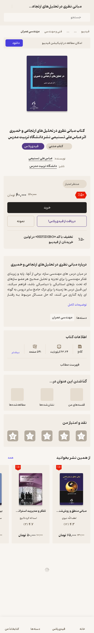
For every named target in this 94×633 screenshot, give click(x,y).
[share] (36, 119)
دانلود (16, 43)
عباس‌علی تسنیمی (40, 158)
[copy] (11, 239)
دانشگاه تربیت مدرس (43, 166)
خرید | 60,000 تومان (25, 627)
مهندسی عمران (30, 31)
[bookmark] (58, 119)
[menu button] (6, 6)
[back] (87, 6)
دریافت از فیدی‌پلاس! (62, 221)
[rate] (81, 435)
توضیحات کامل (77, 304)
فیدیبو (85, 31)
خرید (47, 207)
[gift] (47, 119)
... (75, 31)
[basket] (17, 6)
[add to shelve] (76, 394)
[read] (17, 394)
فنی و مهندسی (53, 31)
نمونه (21, 221)
